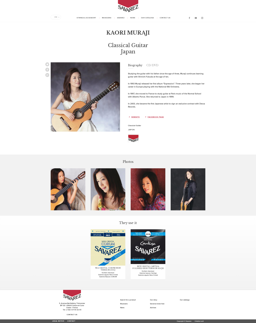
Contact (71, 321)
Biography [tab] (135, 65)
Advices (153, 308)
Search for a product (128, 300)
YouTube (196, 18)
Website (135, 117)
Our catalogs (147, 18)
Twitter (47, 64)
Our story (153, 300)
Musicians (106, 18)
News (132, 18)
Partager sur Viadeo (47, 75)
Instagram (202, 18)
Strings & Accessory (86, 18)
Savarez (120, 18)
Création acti (199, 321)
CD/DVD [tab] (152, 65)
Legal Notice (58, 321)
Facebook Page (156, 117)
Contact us (165, 18)
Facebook (189, 18)
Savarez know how (157, 304)
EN (56, 17)
